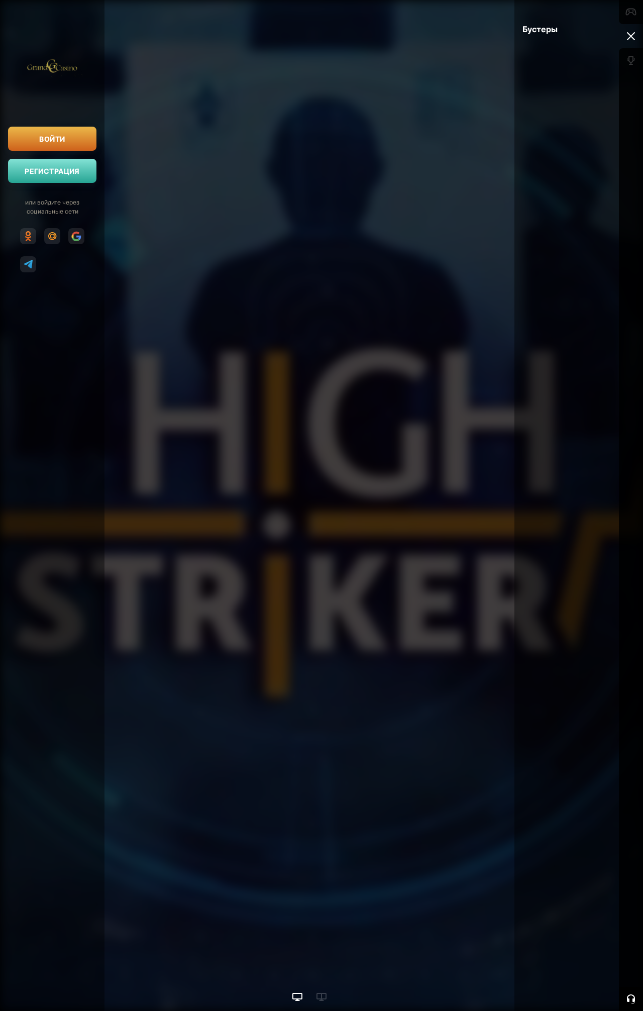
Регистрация (52, 171)
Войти (52, 139)
